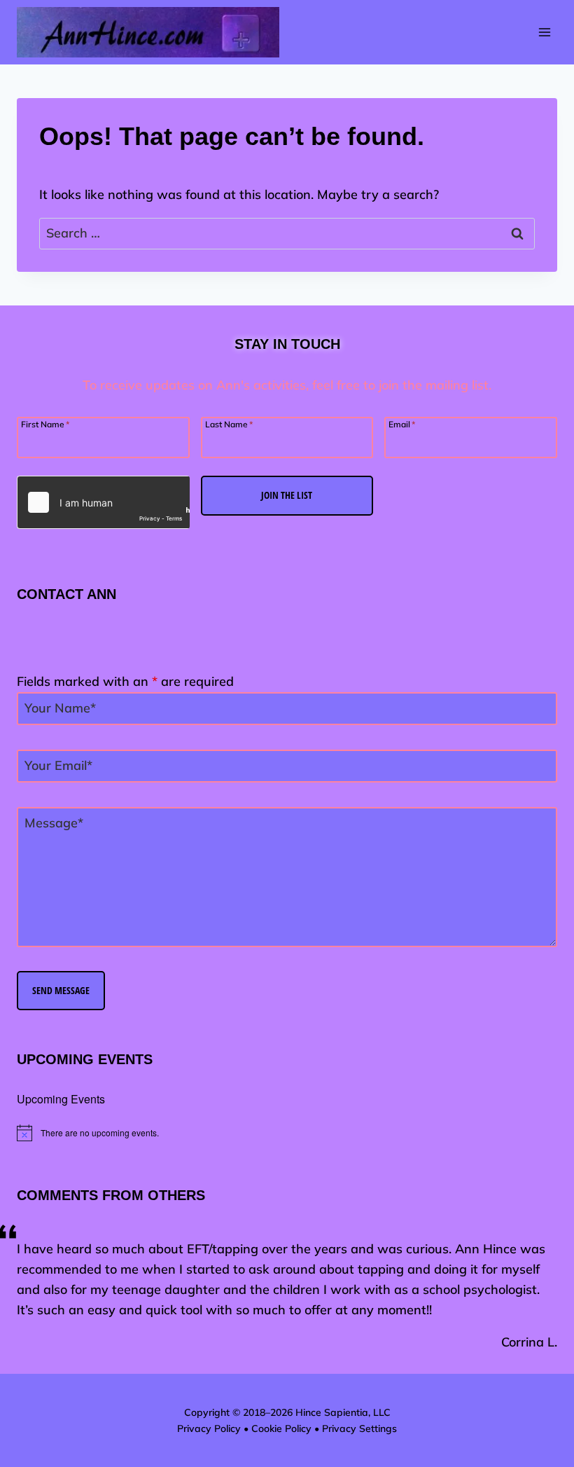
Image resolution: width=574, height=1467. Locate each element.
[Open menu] (544, 32)
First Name (45, 424)
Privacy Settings (359, 1428)
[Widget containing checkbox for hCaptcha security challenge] (103, 502)
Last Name (229, 424)
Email (401, 424)
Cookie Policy (281, 1428)
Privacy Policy (209, 1428)
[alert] (287, 1132)
